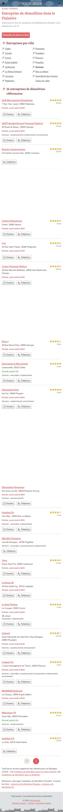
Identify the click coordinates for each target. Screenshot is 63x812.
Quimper (39, 67)
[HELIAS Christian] (31, 542)
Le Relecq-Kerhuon (13, 71)
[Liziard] (31, 640)
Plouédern (39, 53)
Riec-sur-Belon (41, 71)
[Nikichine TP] (31, 718)
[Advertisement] (31, 449)
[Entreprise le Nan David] (31, 369)
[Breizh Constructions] (31, 153)
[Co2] (31, 247)
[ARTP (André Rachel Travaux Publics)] (31, 129)
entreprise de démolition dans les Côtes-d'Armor (35, 772)
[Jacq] (31, 564)
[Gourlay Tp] (31, 518)
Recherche (59, 3)
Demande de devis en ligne (16, 34)
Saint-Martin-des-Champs (46, 76)
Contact (31, 803)
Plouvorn (39, 58)
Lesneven (9, 76)
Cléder (8, 49)
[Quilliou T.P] (31, 742)
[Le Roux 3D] (31, 586)
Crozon (8, 58)
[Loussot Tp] (31, 669)
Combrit (8, 53)
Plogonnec (40, 49)
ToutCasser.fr (34, 800)
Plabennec (9, 81)
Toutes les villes (42, 81)
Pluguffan (39, 62)
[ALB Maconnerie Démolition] (31, 104)
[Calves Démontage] (31, 224)
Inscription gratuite (43, 803)
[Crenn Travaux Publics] (31, 272)
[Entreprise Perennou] (31, 492)
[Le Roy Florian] (31, 611)
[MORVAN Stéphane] (31, 694)
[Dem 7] (31, 345)
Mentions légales (19, 803)
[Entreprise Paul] (31, 395)
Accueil (3, 3)
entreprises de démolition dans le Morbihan (21, 775)
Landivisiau (10, 67)
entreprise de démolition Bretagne (26, 784)
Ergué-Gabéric (11, 62)
